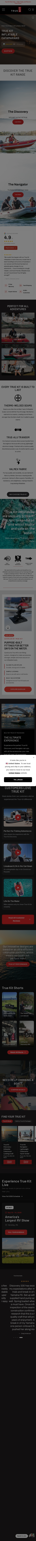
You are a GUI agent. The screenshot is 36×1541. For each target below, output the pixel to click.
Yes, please (18, 780)
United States (14, 773)
